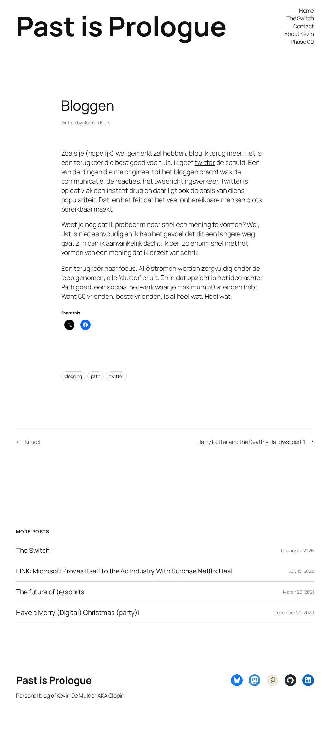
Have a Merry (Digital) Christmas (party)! (78, 612)
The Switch (33, 550)
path (96, 376)
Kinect (33, 442)
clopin (88, 122)
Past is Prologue (121, 25)
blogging (73, 376)
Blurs (105, 122)
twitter (205, 162)
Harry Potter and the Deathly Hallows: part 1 (251, 442)
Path (68, 286)
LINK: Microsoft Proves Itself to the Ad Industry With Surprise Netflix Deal (124, 571)
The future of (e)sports (50, 592)
